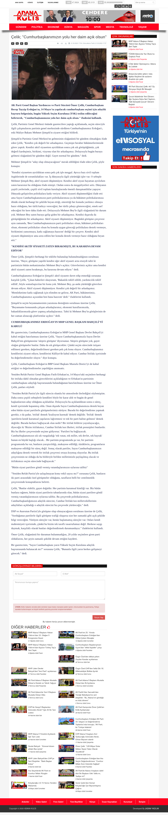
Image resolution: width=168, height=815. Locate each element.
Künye (30, 2)
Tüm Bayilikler (76, 801)
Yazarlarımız (53, 2)
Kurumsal (128, 801)
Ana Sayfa (19, 2)
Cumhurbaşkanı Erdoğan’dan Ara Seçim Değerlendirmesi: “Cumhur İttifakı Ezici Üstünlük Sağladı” (89, 761)
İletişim (40, 2)
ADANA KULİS (30, 808)
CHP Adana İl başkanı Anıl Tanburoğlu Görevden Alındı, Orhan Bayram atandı (87, 737)
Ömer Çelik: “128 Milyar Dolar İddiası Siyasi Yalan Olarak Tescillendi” (87, 749)
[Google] (21, 43)
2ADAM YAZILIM (152, 808)
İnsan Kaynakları (109, 801)
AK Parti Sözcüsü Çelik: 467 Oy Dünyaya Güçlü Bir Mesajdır (142, 87)
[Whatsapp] (26, 43)
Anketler (25, 801)
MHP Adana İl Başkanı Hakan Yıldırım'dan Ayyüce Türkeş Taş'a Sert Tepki (42, 647)
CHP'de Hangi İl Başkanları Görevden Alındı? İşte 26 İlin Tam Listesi (42, 710)
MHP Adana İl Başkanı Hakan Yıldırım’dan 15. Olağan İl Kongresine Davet (40, 635)
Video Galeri (41, 801)
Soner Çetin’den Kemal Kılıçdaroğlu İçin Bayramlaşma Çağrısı (88, 785)
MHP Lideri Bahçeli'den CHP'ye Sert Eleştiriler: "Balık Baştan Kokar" (41, 761)
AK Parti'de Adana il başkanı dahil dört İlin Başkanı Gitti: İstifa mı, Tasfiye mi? (89, 773)
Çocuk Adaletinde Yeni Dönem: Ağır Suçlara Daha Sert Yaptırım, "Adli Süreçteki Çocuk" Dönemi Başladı (142, 100)
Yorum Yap (98, 617)
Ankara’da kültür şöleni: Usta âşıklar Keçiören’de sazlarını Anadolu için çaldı (140, 76)
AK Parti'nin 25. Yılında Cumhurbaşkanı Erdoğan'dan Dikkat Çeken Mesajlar (87, 635)
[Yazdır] (58, 43)
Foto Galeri (58, 801)
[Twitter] (17, 43)
